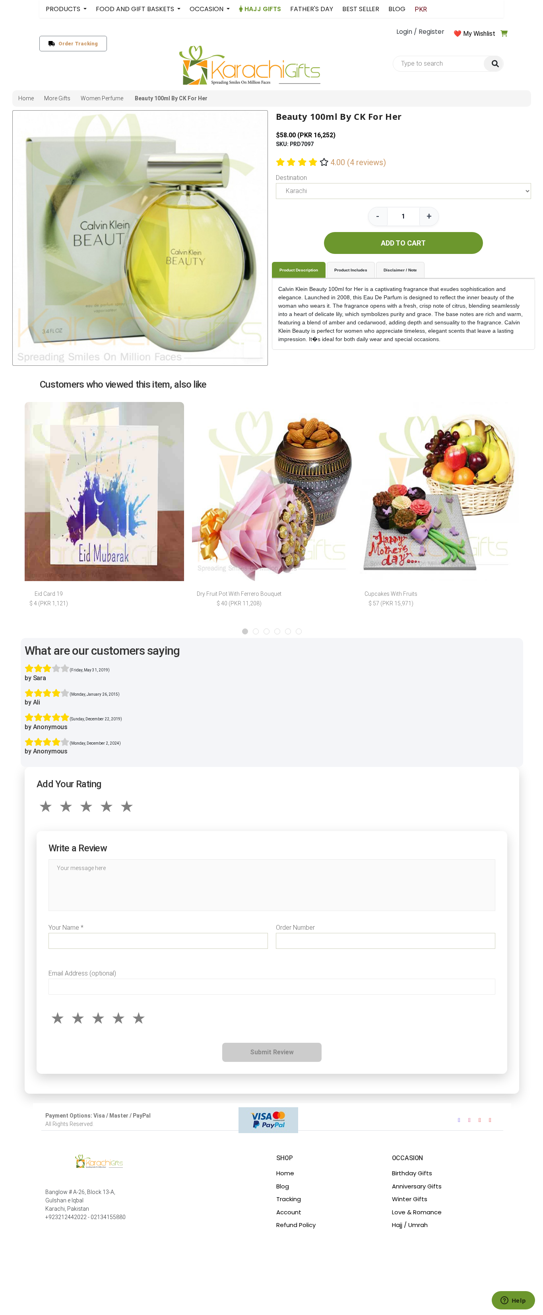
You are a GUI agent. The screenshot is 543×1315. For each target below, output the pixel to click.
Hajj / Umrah (410, 1225)
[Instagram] (469, 1120)
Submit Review (272, 1052)
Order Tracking (76, 44)
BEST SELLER (360, 9)
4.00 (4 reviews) (358, 162)
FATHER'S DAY (311, 9)
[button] (245, 631)
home (26, 98)
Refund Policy (296, 1225)
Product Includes (350, 270)
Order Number (295, 927)
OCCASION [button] (207, 9)
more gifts (57, 98)
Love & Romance (417, 1212)
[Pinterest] (490, 1120)
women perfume (102, 98)
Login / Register (420, 31)
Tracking (288, 1199)
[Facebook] (459, 1120)
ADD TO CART (403, 243)
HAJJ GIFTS (262, 9)
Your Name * (65, 927)
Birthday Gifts (412, 1173)
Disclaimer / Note (400, 270)
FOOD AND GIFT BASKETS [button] (136, 9)
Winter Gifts (409, 1199)
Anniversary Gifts (417, 1186)
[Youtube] (480, 1120)
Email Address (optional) (82, 973)
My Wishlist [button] (479, 33)
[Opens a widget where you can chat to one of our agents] (513, 1301)
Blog (282, 1186)
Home (285, 1173)
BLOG (396, 9)
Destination (291, 177)
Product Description (298, 270)
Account (288, 1212)
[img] (493, 64)
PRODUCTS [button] (64, 9)
